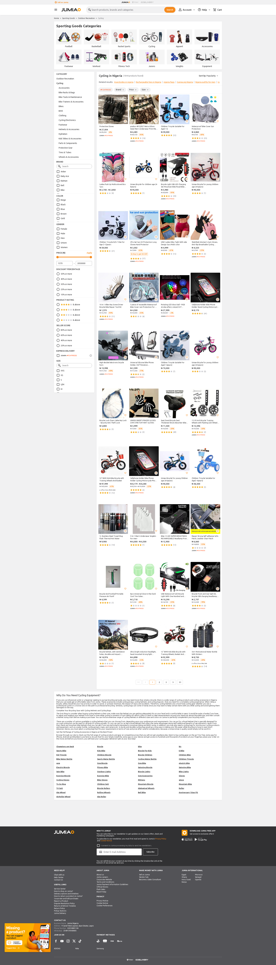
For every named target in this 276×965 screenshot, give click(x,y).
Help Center (59, 877)
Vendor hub (143, 877)
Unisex (64, 243)
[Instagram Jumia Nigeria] (68, 941)
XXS (62, 370)
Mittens (141, 780)
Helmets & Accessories (69, 129)
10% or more (66, 294)
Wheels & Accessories (69, 157)
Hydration (63, 134)
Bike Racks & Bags (67, 92)
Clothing (62, 115)
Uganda (198, 879)
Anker (63, 171)
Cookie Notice (106, 841)
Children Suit (103, 784)
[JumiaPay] (135, 2)
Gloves (182, 776)
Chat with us (59, 875)
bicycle (100, 746)
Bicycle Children (145, 755)
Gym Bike (142, 763)
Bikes (61, 106)
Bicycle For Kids (145, 751)
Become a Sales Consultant (150, 879)
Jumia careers (102, 877)
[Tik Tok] (80, 941)
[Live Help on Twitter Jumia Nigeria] (74, 941)
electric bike (184, 763)
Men (63, 238)
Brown (64, 214)
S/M (62, 384)
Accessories (64, 88)
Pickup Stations (60, 911)
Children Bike (185, 755)
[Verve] (119, 941)
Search (170, 10)
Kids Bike (101, 751)
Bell (62, 185)
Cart (219, 9)
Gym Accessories (145, 776)
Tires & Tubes (65, 152)
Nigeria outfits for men (205, 82)
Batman (64, 181)
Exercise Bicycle (63, 776)
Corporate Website (104, 879)
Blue (63, 209)
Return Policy (59, 908)
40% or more (66, 279)
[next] (218, 83)
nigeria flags (169, 82)
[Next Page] (173, 682)
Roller (181, 788)
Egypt (184, 875)
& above (76, 304)
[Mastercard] (105, 941)
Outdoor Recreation (86, 18)
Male (63, 233)
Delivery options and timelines (66, 894)
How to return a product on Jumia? (68, 896)
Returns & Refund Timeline (65, 906)
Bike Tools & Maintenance (70, 97)
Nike (77, 948)
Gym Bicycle (102, 763)
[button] (125, 121)
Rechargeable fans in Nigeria (148, 82)
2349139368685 (69, 931)
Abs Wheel (61, 792)
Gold (63, 218)
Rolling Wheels (103, 792)
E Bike (181, 751)
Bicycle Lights (144, 772)
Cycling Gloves (62, 780)
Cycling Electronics (67, 120)
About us (100, 875)
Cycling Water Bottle (147, 759)
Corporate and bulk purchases (66, 898)
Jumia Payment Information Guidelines (112, 884)
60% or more (66, 335)
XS (62, 375)
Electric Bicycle (63, 767)
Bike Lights (184, 772)
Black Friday (101, 892)
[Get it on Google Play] (201, 839)
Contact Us (58, 880)
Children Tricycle (186, 759)
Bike (63, 190)
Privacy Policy (160, 839)
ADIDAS (57, 948)
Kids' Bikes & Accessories (70, 138)
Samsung (100, 948)
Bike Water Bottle (64, 759)
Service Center (60, 889)
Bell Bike (142, 792)
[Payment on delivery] (98, 941)
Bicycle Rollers (103, 788)
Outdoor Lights (104, 772)
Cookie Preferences (104, 906)
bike (140, 746)
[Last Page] (180, 682)
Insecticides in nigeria (123, 82)
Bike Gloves (102, 780)
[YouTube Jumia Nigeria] (62, 941)
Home (56, 18)
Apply (89, 253)
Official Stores (102, 887)
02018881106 (72, 928)
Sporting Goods (68, 18)
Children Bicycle (104, 755)
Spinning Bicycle (145, 767)
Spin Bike (60, 772)
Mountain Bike (185, 784)
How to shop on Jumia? (63, 891)
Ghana (184, 877)
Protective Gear (65, 148)
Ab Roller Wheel (63, 797)
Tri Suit (59, 788)
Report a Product (61, 901)
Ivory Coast (186, 879)
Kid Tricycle (61, 755)
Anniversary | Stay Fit (188, 792)
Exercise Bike (103, 776)
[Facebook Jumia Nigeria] (56, 941)
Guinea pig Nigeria (185, 82)
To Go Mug (61, 784)
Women (64, 247)
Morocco (199, 875)
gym (58, 763)
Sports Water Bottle (106, 759)
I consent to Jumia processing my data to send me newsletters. (126, 845)
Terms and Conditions (105, 882)
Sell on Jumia (62, 2)
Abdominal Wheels (146, 788)
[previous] (100, 83)
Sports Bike (61, 751)
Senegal (198, 877)
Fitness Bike (102, 767)
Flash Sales (101, 889)
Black (63, 204)
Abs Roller (101, 797)
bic (180, 746)
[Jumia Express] (66, 355)
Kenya (184, 882)
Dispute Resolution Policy (64, 903)
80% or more (66, 330)
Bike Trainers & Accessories (71, 102)
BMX (61, 111)
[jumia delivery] (148, 2)
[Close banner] (48, 926)
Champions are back (65, 746)
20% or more (66, 289)
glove (181, 780)
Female (64, 229)
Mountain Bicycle (145, 784)
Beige (63, 200)
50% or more (66, 274)
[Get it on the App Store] (187, 839)
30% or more (66, 284)
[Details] (90, 355)
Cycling (59, 83)
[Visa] (112, 941)
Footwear (63, 125)
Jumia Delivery (60, 913)
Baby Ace (65, 176)
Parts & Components (68, 143)
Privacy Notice (102, 901)
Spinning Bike (185, 767)
